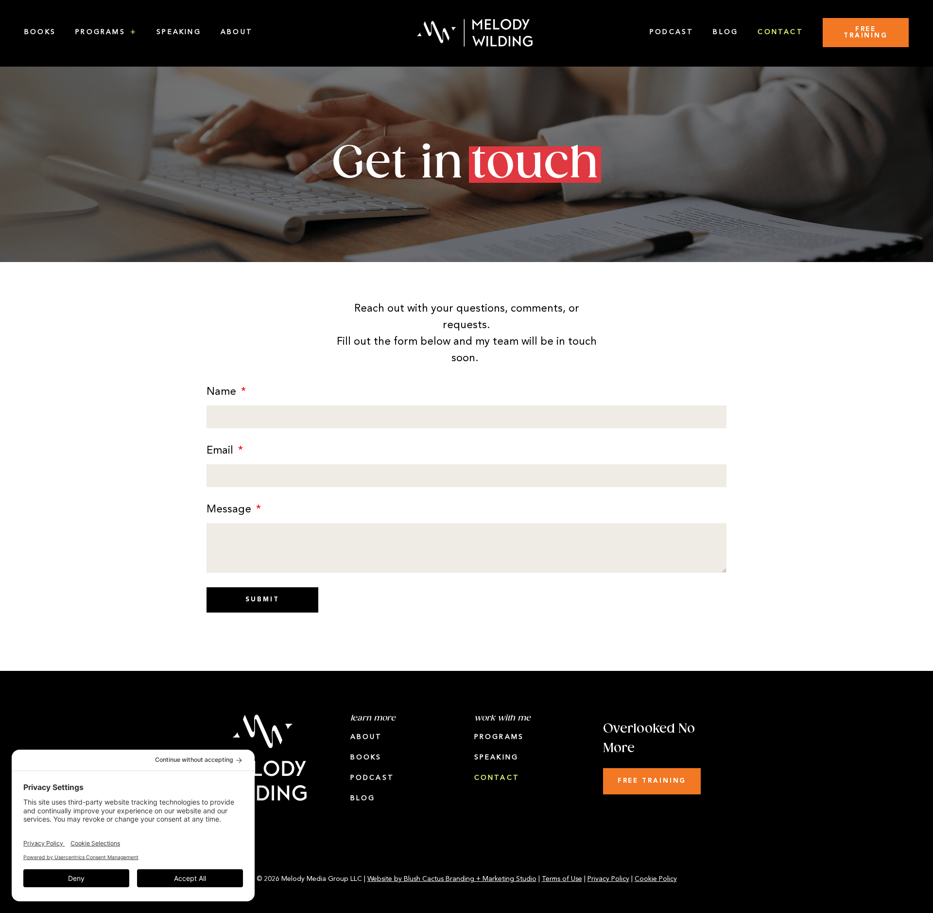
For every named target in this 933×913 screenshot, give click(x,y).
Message (230, 509)
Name (223, 392)
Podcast (672, 32)
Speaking (178, 32)
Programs (100, 32)
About (237, 32)
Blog (725, 32)
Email (221, 450)
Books (40, 32)
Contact (780, 32)
